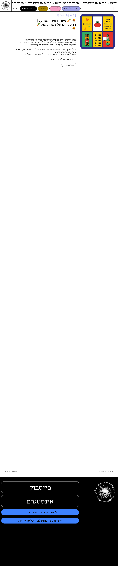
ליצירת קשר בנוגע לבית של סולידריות (40, 520)
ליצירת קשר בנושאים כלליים (40, 512)
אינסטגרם (40, 501)
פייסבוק (40, 487)
